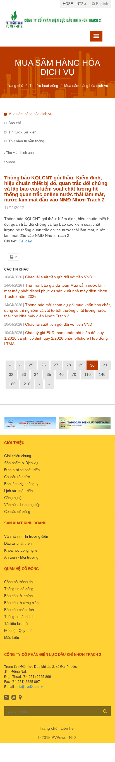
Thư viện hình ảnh (19, 153)
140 (102, 374)
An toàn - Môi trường (21, 557)
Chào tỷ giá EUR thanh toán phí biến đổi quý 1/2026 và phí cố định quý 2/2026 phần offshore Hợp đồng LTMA (56, 338)
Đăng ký (105, 711)
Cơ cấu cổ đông (17, 512)
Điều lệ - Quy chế (18, 631)
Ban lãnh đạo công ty (21, 484)
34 (36, 374)
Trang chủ (49, 728)
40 (61, 374)
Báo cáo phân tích (19, 610)
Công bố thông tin (18, 582)
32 (11, 374)
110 (87, 374)
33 (23, 374)
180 (12, 384)
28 (68, 365)
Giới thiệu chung (17, 456)
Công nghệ (12, 498)
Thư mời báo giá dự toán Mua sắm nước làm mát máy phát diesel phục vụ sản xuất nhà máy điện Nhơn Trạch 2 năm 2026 (55, 291)
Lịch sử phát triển (18, 491)
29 (81, 365)
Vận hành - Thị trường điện (26, 536)
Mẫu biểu (11, 638)
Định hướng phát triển (22, 470)
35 (49, 374)
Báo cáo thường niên (21, 603)
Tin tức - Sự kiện (22, 132)
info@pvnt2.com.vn (30, 687)
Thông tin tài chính (19, 617)
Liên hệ (67, 728)
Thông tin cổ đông (18, 589)
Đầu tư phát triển (18, 543)
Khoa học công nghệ (20, 550)
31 (105, 365)
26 (43, 365)
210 (27, 384)
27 (56, 365)
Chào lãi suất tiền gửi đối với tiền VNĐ (48, 277)
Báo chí (14, 123)
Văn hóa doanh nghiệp (22, 505)
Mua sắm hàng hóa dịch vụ (30, 114)
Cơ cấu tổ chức (17, 477)
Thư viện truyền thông (26, 141)
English (101, 4)
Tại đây (25, 241)
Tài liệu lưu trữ (16, 624)
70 (74, 374)
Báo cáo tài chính (18, 596)
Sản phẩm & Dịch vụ (21, 463)
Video (10, 162)
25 (31, 365)
